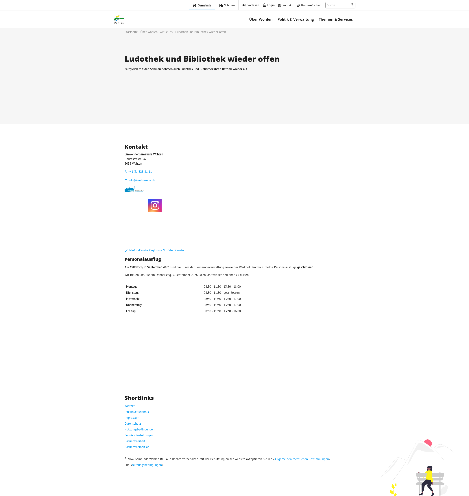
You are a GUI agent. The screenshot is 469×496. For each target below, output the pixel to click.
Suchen (352, 5)
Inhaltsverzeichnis (137, 412)
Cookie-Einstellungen (139, 435)
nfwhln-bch (142, 180)
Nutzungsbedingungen (139, 429)
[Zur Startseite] (119, 19)
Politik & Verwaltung (296, 19)
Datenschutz (133, 423)
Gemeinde (204, 5)
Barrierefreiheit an (137, 447)
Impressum (132, 418)
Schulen (229, 5)
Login (271, 5)
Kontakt (287, 5)
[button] (155, 205)
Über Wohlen (261, 19)
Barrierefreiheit (311, 5)
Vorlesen (253, 5)
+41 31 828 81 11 (140, 172)
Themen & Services (336, 19)
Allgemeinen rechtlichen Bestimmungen (302, 459)
